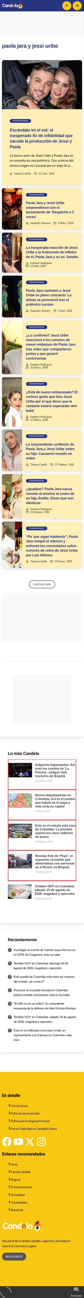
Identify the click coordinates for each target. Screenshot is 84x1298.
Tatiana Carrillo (22, 173)
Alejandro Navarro (40, 223)
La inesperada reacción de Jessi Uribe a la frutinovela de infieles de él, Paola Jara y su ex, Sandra (52, 252)
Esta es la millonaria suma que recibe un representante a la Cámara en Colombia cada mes (42, 1035)
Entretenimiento (20, 121)
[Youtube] (18, 1142)
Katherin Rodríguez (41, 263)
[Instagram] (41, 1142)
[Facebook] (7, 1142)
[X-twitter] (30, 1142)
